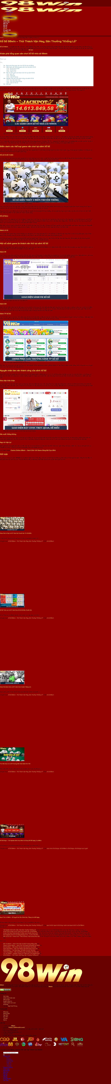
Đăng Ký (9, 10)
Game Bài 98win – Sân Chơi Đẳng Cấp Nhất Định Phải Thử (20, 948)
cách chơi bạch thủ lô (70, 925)
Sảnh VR (12, 74)
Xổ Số (5, 28)
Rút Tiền (9, 15)
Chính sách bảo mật (9, 998)
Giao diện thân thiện (15, 80)
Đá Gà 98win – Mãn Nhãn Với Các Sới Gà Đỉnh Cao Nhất (19, 947)
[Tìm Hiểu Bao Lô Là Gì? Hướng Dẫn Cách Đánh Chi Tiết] (12, 760)
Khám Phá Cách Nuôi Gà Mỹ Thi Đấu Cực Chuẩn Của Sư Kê (20, 933)
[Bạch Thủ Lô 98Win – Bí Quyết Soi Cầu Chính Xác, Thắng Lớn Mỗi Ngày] (12, 914)
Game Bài (6, 22)
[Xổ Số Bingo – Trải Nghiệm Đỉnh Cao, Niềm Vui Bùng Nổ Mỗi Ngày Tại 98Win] (12, 837)
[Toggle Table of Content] (1, 62)
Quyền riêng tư (7, 1001)
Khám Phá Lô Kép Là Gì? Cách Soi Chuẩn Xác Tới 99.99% (15, 533)
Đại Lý (8, 9)
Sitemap (5, 1004)
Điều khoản (6, 999)
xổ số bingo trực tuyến (81, 848)
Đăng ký (5, 1012)
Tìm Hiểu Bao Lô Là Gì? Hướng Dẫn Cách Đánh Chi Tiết (15, 763)
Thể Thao (6, 20)
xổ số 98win (50, 541)
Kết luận (8, 84)
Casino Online (7, 19)
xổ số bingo (70, 848)
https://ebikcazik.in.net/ (17, 1027)
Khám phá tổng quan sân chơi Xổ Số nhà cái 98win (20, 65)
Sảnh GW (12, 75)
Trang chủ (6, 7)
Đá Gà (5, 25)
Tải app (5, 1018)
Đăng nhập (6, 1013)
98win (13, 1026)
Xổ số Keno (13, 70)
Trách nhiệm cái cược (9, 1003)
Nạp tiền (5, 1015)
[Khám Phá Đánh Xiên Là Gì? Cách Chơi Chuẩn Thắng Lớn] (12, 684)
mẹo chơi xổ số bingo (53, 848)
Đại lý (5, 1020)
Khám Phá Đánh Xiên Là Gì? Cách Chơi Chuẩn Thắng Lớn (15, 687)
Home (1, 37)
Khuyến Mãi (7, 30)
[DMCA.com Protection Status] (5, 990)
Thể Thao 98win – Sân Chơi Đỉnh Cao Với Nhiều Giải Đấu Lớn (21, 952)
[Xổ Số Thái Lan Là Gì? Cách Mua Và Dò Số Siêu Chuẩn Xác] (12, 607)
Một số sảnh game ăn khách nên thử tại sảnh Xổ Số (20, 73)
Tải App (9, 1066)
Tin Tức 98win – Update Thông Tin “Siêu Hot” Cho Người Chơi (21, 953)
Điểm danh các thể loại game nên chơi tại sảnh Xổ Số (21, 67)
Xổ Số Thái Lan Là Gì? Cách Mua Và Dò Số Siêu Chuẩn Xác (16, 610)
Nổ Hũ (5, 27)
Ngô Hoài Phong (12, 1006)
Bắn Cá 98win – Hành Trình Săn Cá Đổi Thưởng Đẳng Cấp (20, 944)
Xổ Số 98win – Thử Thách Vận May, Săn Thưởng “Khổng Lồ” (21, 955)
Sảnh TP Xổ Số (14, 77)
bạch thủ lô (50, 925)
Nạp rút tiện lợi (14, 82)
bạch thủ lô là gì (58, 925)
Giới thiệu (6, 996)
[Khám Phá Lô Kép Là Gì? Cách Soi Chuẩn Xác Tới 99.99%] (12, 530)
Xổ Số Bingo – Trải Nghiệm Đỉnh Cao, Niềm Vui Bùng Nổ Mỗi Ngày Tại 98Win (20, 840)
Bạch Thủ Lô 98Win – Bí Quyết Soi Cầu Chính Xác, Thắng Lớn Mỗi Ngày (19, 917)
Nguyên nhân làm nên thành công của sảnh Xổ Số (20, 78)
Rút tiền (5, 1016)
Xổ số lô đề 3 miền (14, 68)
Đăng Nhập (10, 12)
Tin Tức (5, 31)
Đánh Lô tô (13, 71)
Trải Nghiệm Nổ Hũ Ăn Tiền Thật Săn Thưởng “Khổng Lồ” (19, 930)
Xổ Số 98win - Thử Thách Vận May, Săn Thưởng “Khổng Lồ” (25, 541)
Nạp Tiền (9, 14)
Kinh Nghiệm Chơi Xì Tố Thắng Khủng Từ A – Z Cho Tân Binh (20, 934)
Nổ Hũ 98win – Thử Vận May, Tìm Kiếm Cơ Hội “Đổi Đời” (19, 950)
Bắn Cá (5, 23)
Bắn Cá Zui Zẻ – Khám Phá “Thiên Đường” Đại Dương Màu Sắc (21, 936)
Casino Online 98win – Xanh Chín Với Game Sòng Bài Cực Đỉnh (21, 945)
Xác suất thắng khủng (16, 81)
